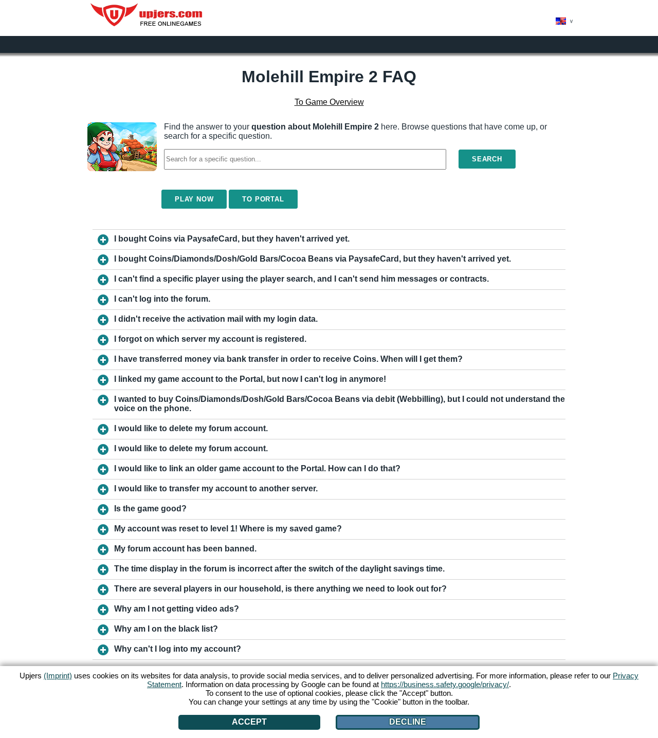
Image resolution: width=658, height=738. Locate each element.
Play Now (194, 199)
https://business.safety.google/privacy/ (445, 684)
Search (487, 159)
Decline (407, 721)
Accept (249, 721)
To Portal (263, 199)
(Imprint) (58, 675)
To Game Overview (329, 102)
